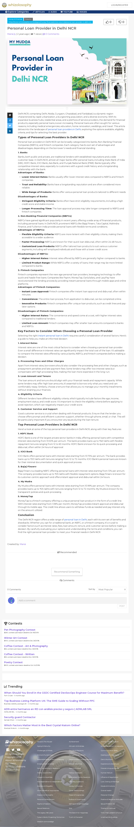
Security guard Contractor (20, 717)
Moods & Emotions (108, 786)
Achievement (74, 742)
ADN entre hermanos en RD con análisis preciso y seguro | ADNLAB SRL (48, 709)
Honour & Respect (75, 773)
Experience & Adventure (110, 764)
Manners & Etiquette (44, 786)
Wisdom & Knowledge (45, 822)
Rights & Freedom (44, 804)
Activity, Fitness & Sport (110, 742)
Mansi (10, 34)
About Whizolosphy (15, 760)
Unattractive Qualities (109, 817)
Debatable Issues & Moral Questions (50, 759)
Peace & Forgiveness (76, 795)
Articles (40, 12)
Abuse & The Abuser (44, 742)
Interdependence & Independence (49, 782)
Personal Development (45, 799)
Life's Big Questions (76, 782)
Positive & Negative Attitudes (111, 799)
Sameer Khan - (10, 720)
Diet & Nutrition (107, 759)
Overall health (106, 790)
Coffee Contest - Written (19, 654)
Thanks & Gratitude (108, 808)
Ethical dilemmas (75, 764)
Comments (52, 34)
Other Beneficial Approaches (48, 790)
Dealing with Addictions (110, 755)
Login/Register (119, 5)
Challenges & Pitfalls (44, 750)
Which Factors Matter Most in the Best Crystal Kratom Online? (42, 725)
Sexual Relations (43, 808)
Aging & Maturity (43, 746)
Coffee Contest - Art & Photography (26, 646)
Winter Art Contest (15, 638)
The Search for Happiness (78, 813)
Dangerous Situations (77, 755)
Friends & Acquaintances (110, 768)
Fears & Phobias (75, 768)
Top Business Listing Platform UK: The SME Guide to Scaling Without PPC (49, 700)
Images (83, 12)
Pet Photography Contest (19, 629)
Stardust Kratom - (11, 728)
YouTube (68, 12)
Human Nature (106, 773)
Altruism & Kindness (76, 746)
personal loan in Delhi (75, 519)
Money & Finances (15, 19)
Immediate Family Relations (79, 777)
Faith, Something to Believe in (48, 768)
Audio (54, 12)
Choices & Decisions (76, 750)
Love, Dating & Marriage (110, 782)
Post (122, 606)
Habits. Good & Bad (44, 773)
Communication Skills (109, 750)
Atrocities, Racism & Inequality (112, 746)
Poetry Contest (13, 662)
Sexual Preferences (108, 804)
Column (28, 19)
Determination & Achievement (80, 759)
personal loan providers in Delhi (64, 129)
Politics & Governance (77, 799)
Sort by (92, 589)
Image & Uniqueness (44, 777)
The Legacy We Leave (45, 813)
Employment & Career (45, 764)
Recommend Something (67, 572)
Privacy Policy (12, 769)
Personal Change (107, 795)
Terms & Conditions (15, 766)
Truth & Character (76, 817)
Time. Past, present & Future (111, 813)
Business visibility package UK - (16, 704)
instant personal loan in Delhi (53, 335)
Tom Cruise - (9, 695)
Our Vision (10, 763)
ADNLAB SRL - (10, 712)
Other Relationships (76, 790)
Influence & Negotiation (109, 777)
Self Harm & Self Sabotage (78, 804)
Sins (70, 808)
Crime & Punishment (45, 755)
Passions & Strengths (45, 795)
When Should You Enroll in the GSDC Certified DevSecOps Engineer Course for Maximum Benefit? (64, 692)
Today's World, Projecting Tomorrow (51, 817)
